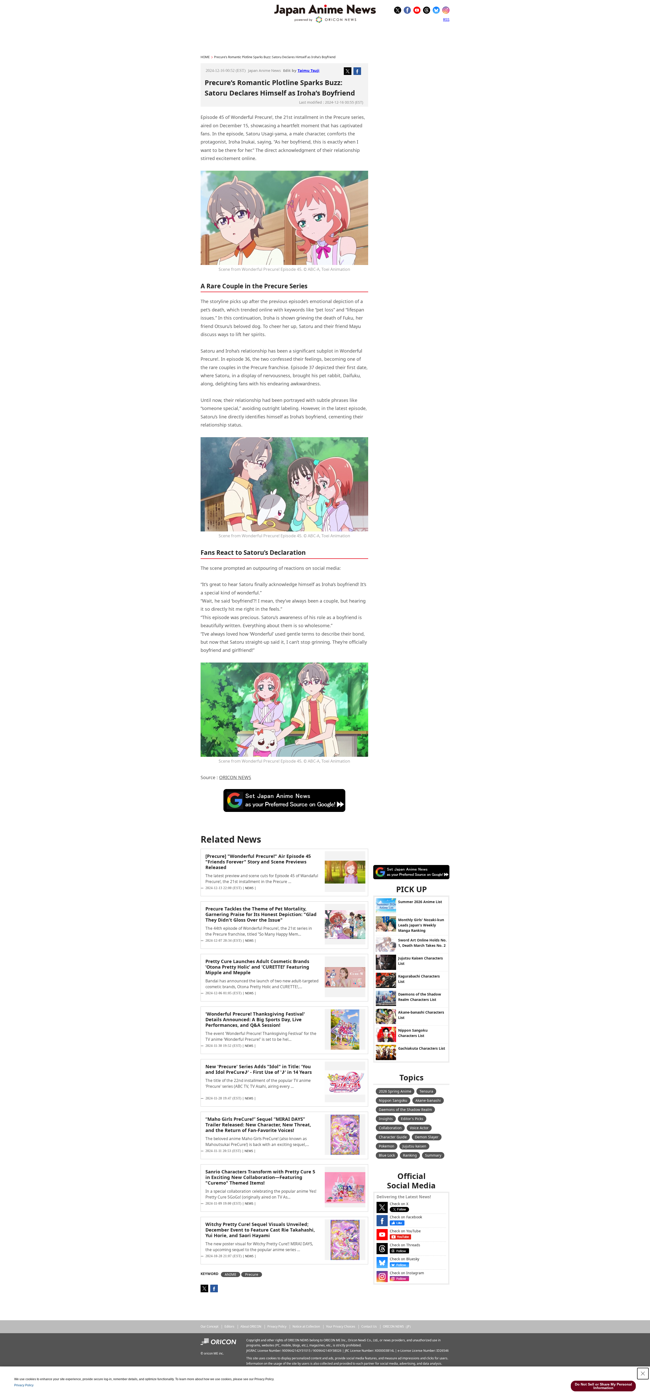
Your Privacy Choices (340, 1326)
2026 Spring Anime (395, 1091)
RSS (446, 19)
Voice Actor (419, 1127)
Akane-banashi (428, 1100)
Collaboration (390, 1127)
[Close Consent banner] (642, 1373)
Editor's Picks (412, 1118)
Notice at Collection (306, 1326)
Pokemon (386, 1146)
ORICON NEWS (235, 777)
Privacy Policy (276, 1326)
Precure (251, 1274)
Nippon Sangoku (393, 1100)
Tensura (426, 1091)
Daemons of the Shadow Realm (405, 1109)
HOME (205, 57)
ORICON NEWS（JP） (398, 1326)
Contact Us (369, 1326)
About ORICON (250, 1326)
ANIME (230, 1274)
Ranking (410, 1155)
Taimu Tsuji (308, 70)
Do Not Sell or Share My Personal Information (603, 1386)
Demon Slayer (426, 1137)
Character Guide (393, 1137)
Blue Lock (387, 1155)
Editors (229, 1326)
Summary (433, 1155)
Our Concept (209, 1326)
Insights (386, 1118)
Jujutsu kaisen (414, 1146)
